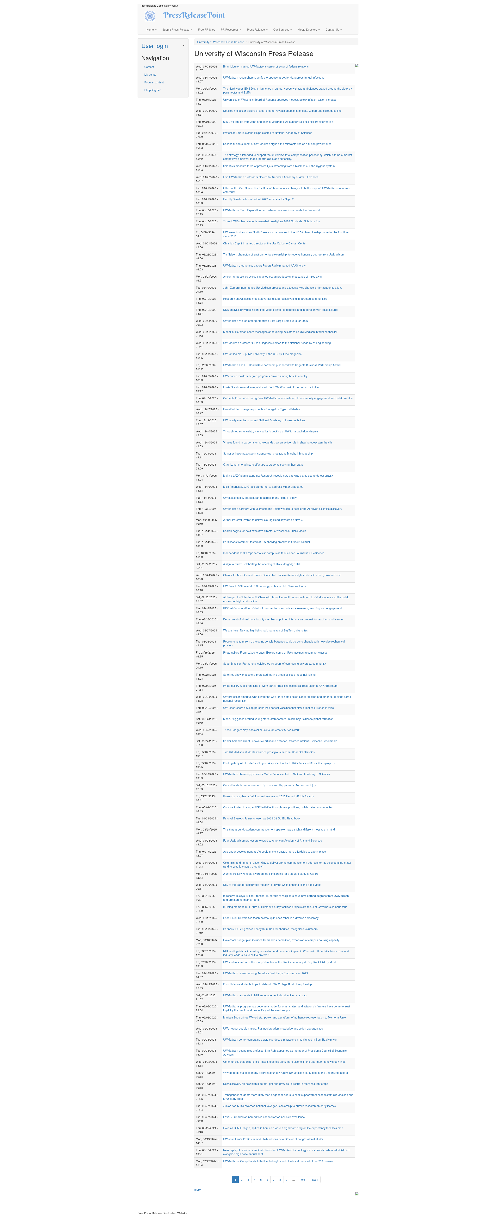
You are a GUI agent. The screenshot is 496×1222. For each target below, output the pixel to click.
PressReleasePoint (194, 16)
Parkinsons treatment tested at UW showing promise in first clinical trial (266, 542)
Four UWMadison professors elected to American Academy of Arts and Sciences (272, 840)
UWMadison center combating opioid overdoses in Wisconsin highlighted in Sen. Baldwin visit (280, 1039)
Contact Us (333, 29)
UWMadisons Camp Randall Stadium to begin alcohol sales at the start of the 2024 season (278, 1161)
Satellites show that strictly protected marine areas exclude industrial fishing (269, 674)
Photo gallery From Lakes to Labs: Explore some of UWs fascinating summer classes (275, 652)
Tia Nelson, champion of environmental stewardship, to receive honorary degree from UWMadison (283, 254)
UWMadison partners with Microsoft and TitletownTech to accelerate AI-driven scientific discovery (282, 509)
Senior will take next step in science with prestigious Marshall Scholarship (268, 453)
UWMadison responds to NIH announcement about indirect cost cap (265, 995)
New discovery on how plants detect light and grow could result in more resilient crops (275, 1084)
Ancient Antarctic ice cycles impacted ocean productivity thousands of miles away (272, 276)
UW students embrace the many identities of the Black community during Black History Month (280, 962)
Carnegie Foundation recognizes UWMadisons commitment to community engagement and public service (288, 398)
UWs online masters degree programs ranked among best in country (265, 376)
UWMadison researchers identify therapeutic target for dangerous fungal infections (273, 77)
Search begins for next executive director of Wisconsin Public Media (264, 531)
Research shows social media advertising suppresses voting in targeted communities (275, 299)
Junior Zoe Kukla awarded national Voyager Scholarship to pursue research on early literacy (279, 1106)
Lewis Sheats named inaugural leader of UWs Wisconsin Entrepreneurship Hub (271, 387)
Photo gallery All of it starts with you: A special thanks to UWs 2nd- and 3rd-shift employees (279, 763)
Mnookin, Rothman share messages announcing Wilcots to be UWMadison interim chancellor (280, 332)
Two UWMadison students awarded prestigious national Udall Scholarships (269, 752)
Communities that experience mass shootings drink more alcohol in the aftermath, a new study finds (284, 1062)
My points (150, 74)
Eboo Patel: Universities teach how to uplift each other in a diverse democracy (271, 918)
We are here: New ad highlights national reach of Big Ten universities (265, 630)
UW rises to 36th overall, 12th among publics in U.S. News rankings (264, 586)
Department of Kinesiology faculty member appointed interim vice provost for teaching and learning (283, 619)
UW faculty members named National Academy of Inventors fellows (264, 420)
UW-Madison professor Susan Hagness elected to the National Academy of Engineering (277, 343)
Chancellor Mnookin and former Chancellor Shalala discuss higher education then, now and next (282, 575)
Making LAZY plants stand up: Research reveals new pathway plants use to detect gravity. (278, 475)
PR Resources (230, 29)
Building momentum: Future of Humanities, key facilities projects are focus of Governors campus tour (285, 907)
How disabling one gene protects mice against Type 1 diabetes (261, 409)
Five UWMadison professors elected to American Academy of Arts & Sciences (270, 177)
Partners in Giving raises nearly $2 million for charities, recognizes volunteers (270, 929)
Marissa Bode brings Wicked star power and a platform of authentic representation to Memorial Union (285, 1017)
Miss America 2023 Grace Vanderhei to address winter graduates (263, 486)
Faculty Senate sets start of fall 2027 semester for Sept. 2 (258, 199)
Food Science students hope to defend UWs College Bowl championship (267, 984)
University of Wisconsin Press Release (220, 42)
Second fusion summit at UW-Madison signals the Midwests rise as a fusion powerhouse (277, 144)
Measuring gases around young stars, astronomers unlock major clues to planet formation (278, 719)
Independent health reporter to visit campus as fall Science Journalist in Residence (273, 553)
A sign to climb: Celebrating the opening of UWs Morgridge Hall (262, 564)
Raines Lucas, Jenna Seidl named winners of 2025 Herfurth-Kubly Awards (268, 796)
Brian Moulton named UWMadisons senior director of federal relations (266, 66)
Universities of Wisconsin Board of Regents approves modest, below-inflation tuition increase (280, 99)
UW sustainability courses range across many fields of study (260, 498)
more (197, 1189)
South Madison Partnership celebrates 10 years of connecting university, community (274, 663)
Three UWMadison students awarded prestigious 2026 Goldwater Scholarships (271, 221)
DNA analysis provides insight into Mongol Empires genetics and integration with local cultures (280, 310)
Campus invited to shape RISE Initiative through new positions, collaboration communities (278, 807)
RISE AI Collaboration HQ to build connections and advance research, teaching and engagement (282, 608)
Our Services (281, 29)
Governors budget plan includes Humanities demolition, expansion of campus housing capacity (281, 940)
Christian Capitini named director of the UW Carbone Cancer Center (265, 243)
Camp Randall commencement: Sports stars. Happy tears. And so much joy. (269, 785)
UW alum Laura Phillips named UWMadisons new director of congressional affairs (273, 1139)
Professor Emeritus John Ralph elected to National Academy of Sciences (267, 133)
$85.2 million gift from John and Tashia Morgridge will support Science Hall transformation (278, 122)
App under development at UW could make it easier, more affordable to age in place (274, 851)
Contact (149, 67)
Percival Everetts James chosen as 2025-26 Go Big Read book (261, 818)
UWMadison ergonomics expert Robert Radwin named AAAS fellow (264, 265)
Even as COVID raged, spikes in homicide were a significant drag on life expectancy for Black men (283, 1128)
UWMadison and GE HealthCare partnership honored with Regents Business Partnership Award (282, 365)
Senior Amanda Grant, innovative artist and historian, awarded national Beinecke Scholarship (280, 741)
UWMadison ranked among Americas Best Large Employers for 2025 (265, 973)
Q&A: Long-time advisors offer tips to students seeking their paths (263, 464)
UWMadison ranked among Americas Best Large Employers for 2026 (265, 321)
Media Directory (308, 29)
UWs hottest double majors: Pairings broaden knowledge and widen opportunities (273, 1028)
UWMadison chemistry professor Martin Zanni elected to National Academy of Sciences (276, 774)
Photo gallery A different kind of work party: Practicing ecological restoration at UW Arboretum (280, 686)
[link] (163, 45)
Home (150, 29)
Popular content (154, 82)
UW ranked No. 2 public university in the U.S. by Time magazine (262, 354)
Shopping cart (152, 90)
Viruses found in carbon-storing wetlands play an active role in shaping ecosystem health (277, 442)
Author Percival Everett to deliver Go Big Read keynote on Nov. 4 (263, 520)
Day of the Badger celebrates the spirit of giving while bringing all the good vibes (272, 885)
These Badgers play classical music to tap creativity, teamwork (261, 730)
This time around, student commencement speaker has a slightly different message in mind (279, 829)
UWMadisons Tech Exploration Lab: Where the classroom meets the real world (271, 210)
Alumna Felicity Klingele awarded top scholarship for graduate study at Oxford (271, 874)
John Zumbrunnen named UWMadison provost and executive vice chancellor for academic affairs (282, 287)
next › (303, 1179)
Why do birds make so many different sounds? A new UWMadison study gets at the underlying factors (285, 1073)
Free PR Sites (206, 29)
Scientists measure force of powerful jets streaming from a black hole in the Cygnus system (279, 166)
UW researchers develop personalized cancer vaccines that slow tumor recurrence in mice (278, 708)
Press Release (256, 29)
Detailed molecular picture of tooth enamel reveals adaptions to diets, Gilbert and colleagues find (282, 111)
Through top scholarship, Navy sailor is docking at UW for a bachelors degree (270, 431)
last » (315, 1179)
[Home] (153, 16)
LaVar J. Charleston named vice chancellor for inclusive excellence (264, 1117)
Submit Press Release (176, 29)
